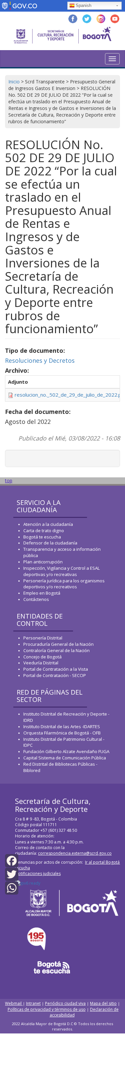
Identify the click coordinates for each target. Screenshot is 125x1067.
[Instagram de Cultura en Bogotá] (100, 18)
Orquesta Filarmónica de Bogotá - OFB (62, 733)
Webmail (14, 1003)
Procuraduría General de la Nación (58, 644)
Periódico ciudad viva (65, 1003)
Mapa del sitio (103, 1003)
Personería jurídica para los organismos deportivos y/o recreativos (64, 584)
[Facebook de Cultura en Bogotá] (72, 18)
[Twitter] (11, 874)
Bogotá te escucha (42, 537)
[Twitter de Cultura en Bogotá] (86, 18)
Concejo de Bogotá (42, 657)
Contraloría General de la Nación (56, 650)
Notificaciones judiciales (38, 873)
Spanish (83, 5)
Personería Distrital (42, 638)
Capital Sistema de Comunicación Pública (64, 758)
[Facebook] (11, 860)
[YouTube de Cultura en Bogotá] (114, 18)
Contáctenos (36, 599)
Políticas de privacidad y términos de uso (47, 1009)
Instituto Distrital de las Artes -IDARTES (62, 726)
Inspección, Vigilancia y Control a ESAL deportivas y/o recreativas (61, 571)
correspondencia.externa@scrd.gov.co (75, 853)
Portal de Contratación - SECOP (54, 675)
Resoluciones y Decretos (40, 360)
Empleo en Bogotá (41, 593)
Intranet (33, 1003)
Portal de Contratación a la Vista (55, 669)
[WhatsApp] (11, 887)
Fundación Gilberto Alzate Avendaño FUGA (66, 751)
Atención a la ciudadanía (48, 524)
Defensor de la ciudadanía (50, 543)
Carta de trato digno (43, 531)
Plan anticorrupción (43, 562)
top (8, 480)
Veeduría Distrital (40, 663)
